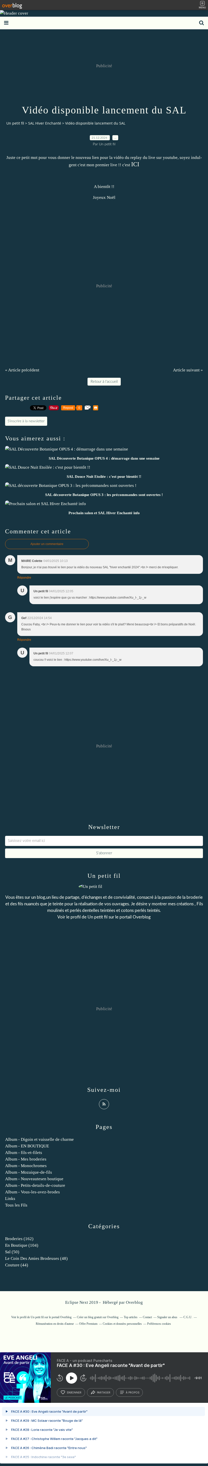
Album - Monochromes (26, 1165)
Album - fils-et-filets (23, 1152)
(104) (21, 1245)
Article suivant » (188, 370)
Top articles (130, 1317)
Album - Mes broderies (25, 1159)
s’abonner (74, 1392)
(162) (19, 1238)
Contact (147, 1317)
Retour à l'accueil (104, 382)
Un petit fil (15, 123)
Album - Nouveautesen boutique (34, 1178)
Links (10, 1198)
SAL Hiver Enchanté (44, 123)
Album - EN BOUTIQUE (27, 1146)
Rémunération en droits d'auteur (55, 1324)
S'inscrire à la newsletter (26, 421)
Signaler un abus (167, 1317)
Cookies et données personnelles (122, 1324)
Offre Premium (88, 1324)
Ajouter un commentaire (46, 544)
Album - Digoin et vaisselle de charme (39, 1139)
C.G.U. (187, 1317)
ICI (135, 164)
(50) (12, 1251)
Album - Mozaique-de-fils (28, 1172)
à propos (132, 1392)
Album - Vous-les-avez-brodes (32, 1192)
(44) (16, 1265)
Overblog (134, 1302)
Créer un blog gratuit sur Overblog (97, 1317)
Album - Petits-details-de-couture (35, 1185)
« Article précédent (22, 370)
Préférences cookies (159, 1324)
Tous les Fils (16, 1205)
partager (103, 1392)
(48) (36, 1258)
